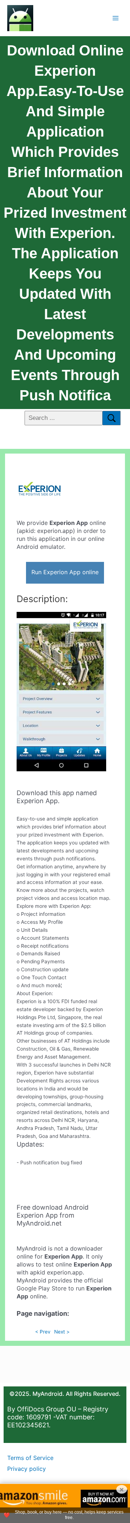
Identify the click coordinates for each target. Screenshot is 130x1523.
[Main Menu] (115, 18)
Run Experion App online (65, 572)
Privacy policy (26, 1468)
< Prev (43, 1332)
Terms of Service (30, 1457)
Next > (62, 1332)
